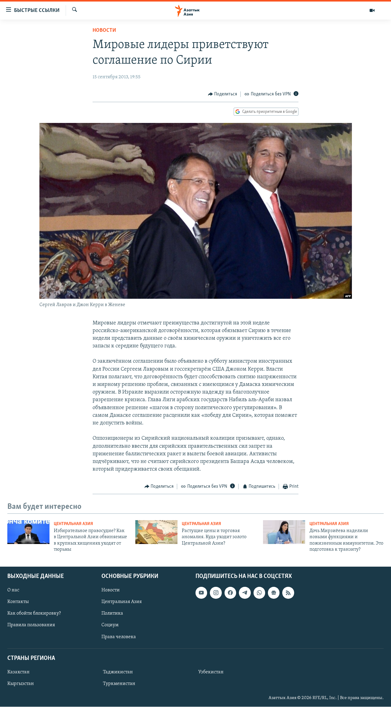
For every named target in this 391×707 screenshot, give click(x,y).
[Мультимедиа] (372, 10)
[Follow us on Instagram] (215, 593)
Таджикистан (118, 672)
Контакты (18, 602)
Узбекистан (211, 672)
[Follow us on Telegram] (244, 593)
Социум (110, 625)
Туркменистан (119, 683)
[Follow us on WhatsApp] (259, 593)
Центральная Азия (73, 524)
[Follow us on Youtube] (201, 593)
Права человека (118, 637)
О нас (13, 590)
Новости (104, 30)
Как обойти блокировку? (34, 613)
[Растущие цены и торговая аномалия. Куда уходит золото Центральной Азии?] (156, 532)
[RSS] (288, 593)
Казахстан (18, 672)
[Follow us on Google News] (274, 593)
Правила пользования (31, 625)
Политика (112, 613)
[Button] (222, 94)
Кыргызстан (20, 683)
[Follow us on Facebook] (230, 593)
